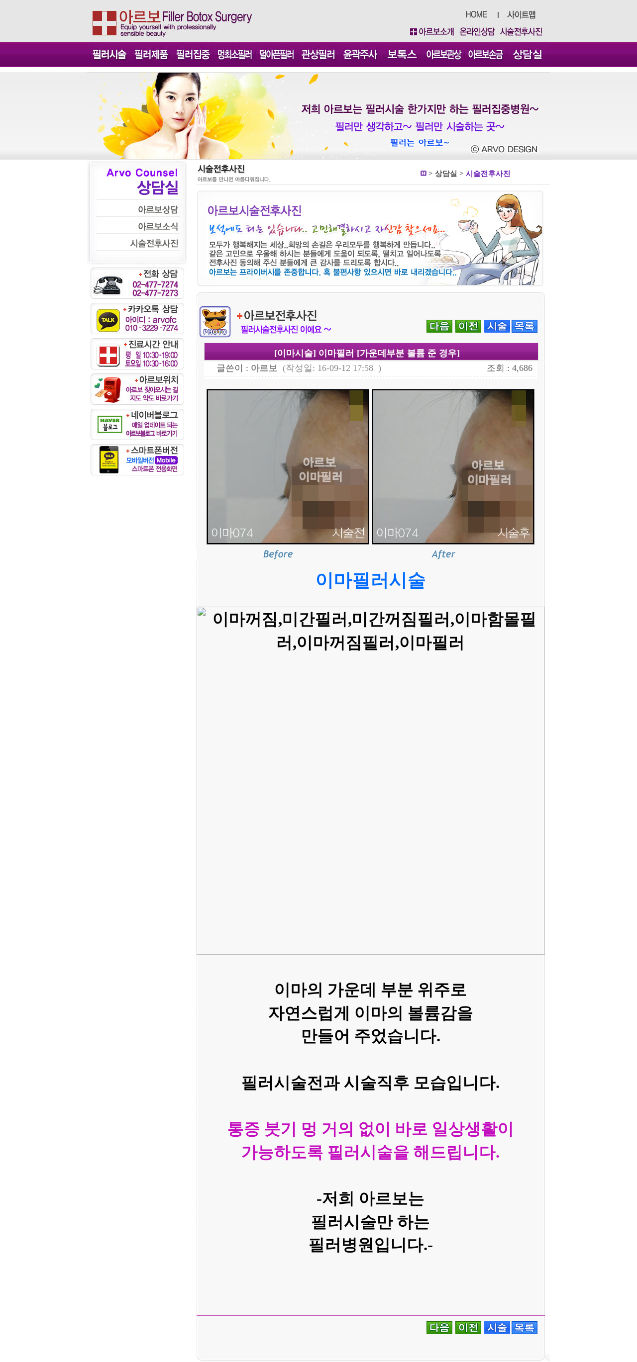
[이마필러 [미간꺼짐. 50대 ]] (439, 325)
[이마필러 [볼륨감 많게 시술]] (468, 325)
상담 (442, 174)
